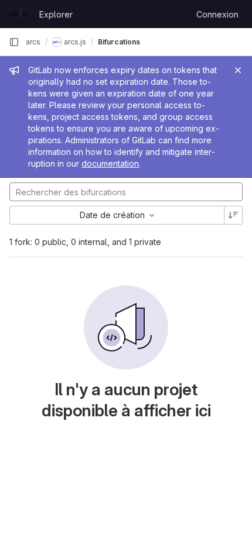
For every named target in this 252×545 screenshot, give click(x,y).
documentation (110, 163)
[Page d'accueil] (18, 14)
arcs (33, 41)
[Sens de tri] (233, 215)
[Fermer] (238, 70)
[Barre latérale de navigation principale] (14, 42)
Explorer (56, 14)
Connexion (217, 14)
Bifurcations (119, 41)
